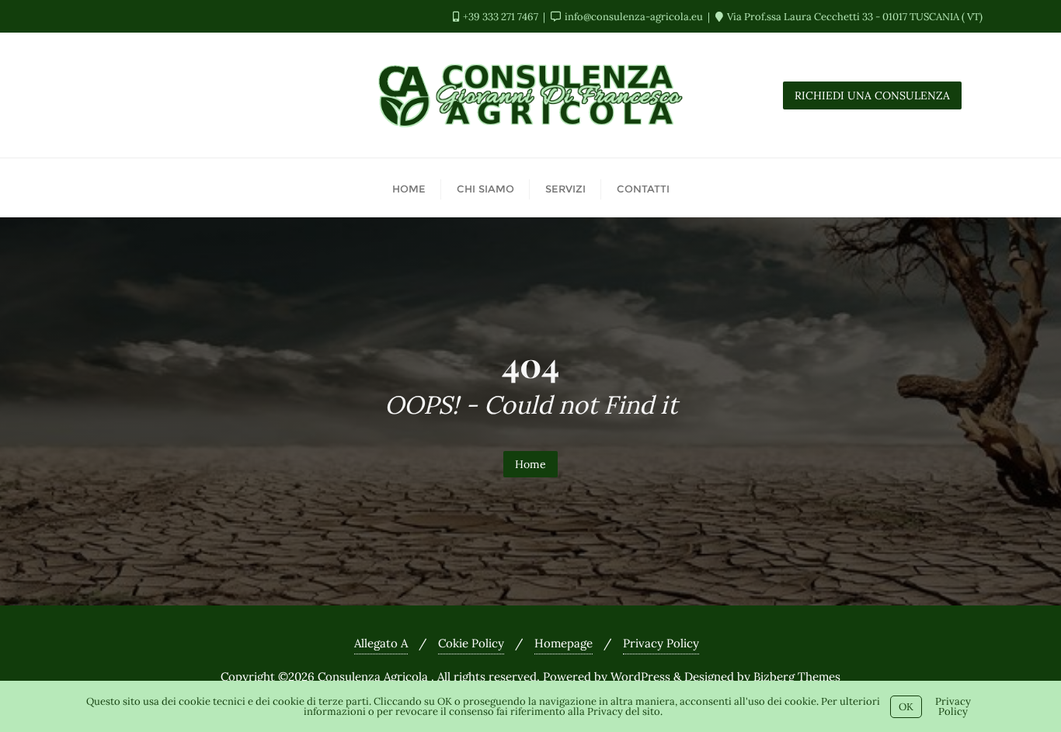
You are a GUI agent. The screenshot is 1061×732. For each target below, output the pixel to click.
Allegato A (381, 643)
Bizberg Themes (796, 676)
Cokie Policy (471, 643)
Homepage (563, 643)
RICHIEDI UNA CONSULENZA (872, 95)
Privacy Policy (661, 643)
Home (530, 464)
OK (906, 706)
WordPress (640, 676)
